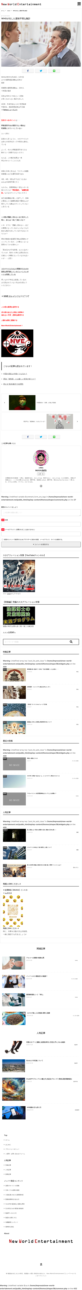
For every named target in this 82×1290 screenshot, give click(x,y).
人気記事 (8, 1170)
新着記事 (8, 1174)
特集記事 (8, 1165)
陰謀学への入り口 (11, 1213)
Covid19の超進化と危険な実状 (15, 1204)
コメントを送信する (41, 544)
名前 (6, 520)
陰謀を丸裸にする (11, 1217)
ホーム (2, 10)
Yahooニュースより (10, 110)
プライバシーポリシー (12, 1149)
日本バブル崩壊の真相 (12, 1190)
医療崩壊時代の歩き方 (12, 1199)
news (8, 10)
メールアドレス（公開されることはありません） (20, 529)
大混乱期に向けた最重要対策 (14, 1195)
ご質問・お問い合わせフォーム (15, 1154)
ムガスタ (8, 893)
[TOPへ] (41, 1264)
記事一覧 (41, 474)
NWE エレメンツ (11, 296)
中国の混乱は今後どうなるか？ (15, 374)
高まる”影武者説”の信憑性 (13, 384)
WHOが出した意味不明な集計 (20, 10)
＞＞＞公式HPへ (9, 632)
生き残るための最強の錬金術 (14, 1208)
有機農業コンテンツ (11, 1222)
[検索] (71, 642)
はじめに (8, 1144)
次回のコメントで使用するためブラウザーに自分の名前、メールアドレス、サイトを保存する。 (34, 539)
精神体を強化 (9, 1227)
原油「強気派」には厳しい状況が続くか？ (19, 379)
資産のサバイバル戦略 (12, 1185)
